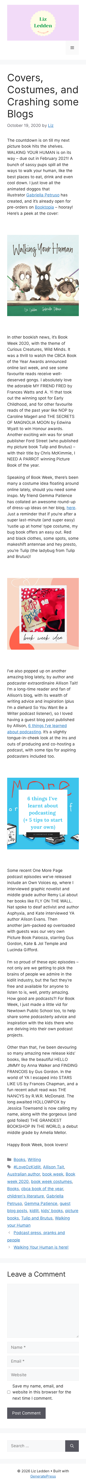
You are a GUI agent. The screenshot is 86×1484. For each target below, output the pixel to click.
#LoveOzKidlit (27, 1167)
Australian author (23, 1174)
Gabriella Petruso (42, 195)
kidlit (34, 1210)
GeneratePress (43, 1476)
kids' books (52, 1210)
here (71, 507)
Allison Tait (53, 1167)
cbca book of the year (42, 1188)
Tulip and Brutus (37, 1218)
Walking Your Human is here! (41, 1247)
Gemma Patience (40, 1203)
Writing (34, 1159)
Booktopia (44, 207)
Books (19, 1159)
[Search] (72, 1446)
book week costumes (51, 1181)
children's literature (25, 1196)
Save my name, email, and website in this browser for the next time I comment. (41, 1392)
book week (52, 1174)
